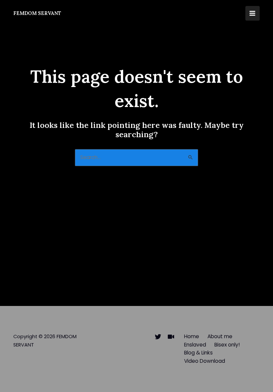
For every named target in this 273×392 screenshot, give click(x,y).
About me (219, 336)
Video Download (204, 360)
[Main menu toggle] (252, 13)
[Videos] (171, 337)
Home (191, 336)
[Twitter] (158, 337)
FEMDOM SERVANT (37, 13)
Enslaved (195, 344)
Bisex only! (227, 344)
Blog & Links (198, 352)
